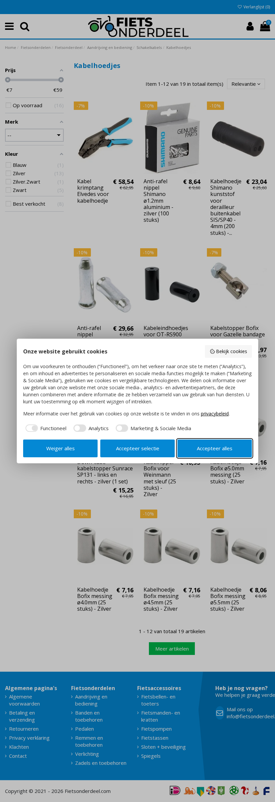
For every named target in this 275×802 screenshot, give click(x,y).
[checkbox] (45, 428)
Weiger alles (60, 448)
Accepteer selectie (137, 448)
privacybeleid (215, 413)
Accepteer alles (214, 448)
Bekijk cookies (231, 351)
